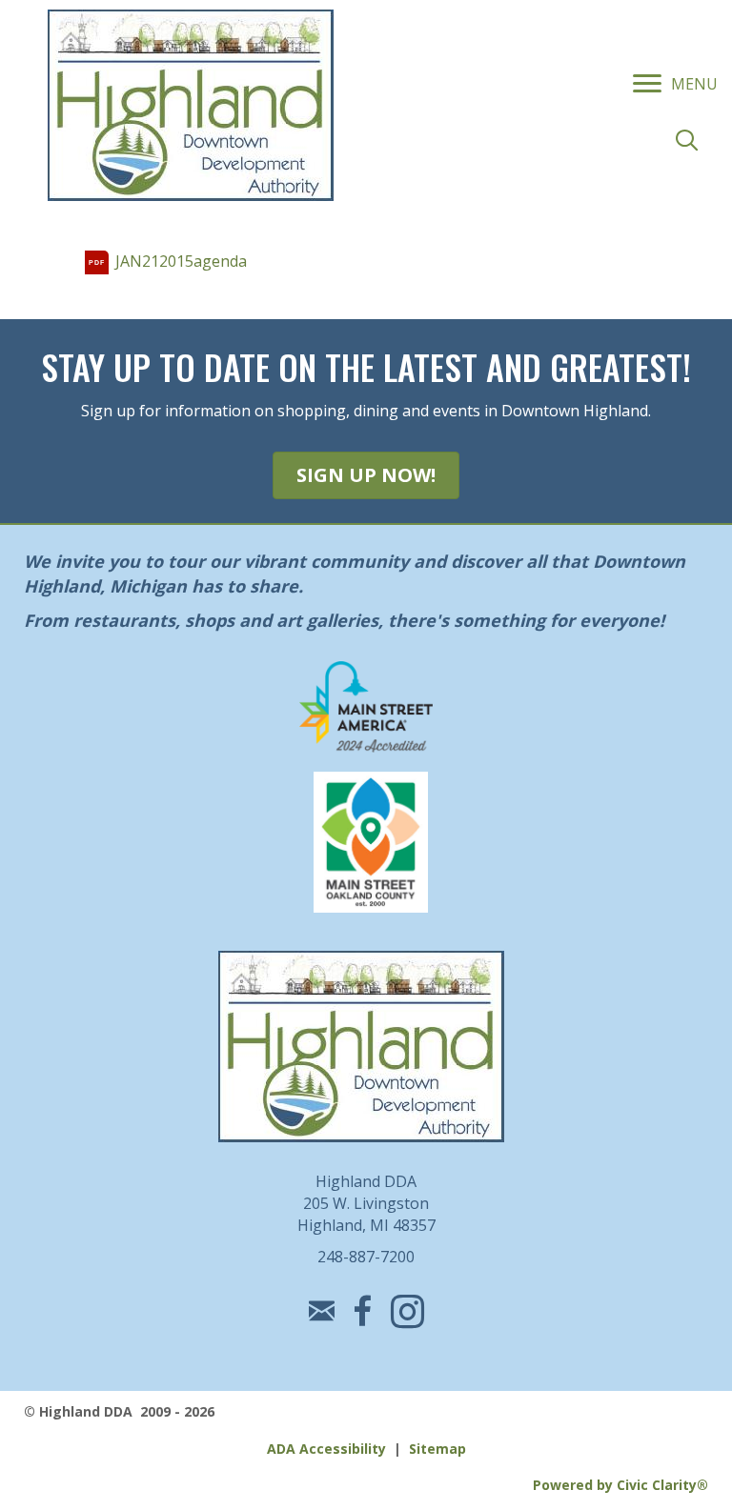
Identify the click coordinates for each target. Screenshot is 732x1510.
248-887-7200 (366, 1256)
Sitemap (437, 1449)
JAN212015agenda (181, 261)
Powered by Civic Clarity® (620, 1485)
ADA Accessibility (326, 1449)
